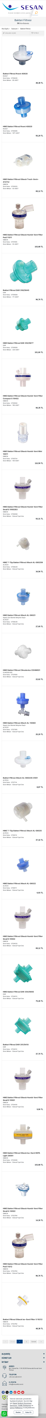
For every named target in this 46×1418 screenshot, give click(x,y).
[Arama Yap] (35, 13)
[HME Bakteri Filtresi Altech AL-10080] (23, 704)
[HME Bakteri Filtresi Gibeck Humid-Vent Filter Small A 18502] (23, 1189)
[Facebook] (4, 1392)
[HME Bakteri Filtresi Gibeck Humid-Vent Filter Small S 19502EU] (23, 488)
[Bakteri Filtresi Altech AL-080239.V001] (23, 759)
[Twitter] (7, 1392)
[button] (34, 33)
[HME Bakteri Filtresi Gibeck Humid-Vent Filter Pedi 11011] (23, 216)
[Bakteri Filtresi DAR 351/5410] (23, 1026)
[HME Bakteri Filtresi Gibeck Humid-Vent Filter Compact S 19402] (23, 377)
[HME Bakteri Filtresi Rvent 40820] (23, 108)
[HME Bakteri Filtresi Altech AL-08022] (23, 865)
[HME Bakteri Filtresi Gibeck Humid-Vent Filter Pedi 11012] (23, 1245)
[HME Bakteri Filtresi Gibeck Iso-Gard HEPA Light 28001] (23, 1134)
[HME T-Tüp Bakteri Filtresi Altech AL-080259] (23, 543)
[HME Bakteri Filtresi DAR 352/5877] (23, 324)
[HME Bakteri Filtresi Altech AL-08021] (23, 596)
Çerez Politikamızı (16, 1408)
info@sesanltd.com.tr (16, 1384)
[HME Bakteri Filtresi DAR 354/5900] (23, 973)
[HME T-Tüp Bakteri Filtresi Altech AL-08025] (23, 812)
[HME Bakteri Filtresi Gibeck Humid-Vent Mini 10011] (23, 432)
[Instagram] (15, 1392)
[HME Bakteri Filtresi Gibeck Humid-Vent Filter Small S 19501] (23, 1079)
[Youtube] (19, 1392)
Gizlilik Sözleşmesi (24, 1405)
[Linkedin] (11, 1392)
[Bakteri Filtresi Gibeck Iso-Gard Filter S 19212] (23, 1300)
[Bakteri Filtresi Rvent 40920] (23, 55)
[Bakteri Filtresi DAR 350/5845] (23, 271)
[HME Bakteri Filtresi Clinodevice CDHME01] (23, 651)
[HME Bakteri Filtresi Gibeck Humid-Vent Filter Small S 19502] (23, 917)
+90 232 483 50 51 (15, 1377)
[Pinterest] (23, 1392)
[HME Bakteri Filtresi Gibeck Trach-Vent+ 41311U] (23, 160)
